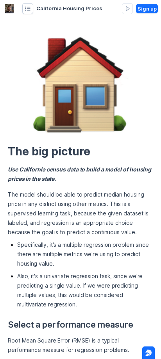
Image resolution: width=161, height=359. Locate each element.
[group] (27, 8)
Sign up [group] (147, 8)
